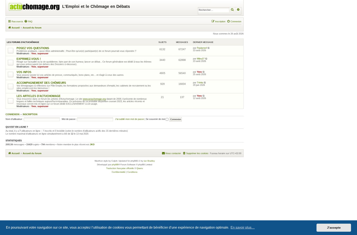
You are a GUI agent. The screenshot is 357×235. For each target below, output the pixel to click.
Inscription (30, 114)
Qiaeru (140, 168)
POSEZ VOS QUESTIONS (33, 48)
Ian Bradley (149, 161)
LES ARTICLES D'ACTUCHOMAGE (39, 96)
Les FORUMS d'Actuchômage (23, 42)
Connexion (12, 114)
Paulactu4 (202, 48)
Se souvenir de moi (156, 119)
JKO (92, 144)
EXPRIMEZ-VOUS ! (29, 58)
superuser (42, 53)
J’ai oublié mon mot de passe (129, 119)
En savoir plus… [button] (243, 227)
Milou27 (201, 58)
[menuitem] (28, 21)
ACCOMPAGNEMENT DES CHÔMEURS (41, 82)
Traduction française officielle (120, 168)
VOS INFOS (24, 72)
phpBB (115, 164)
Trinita (200, 82)
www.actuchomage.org (94, 99)
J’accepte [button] (334, 227)
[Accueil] (34, 6)
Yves (33, 53)
